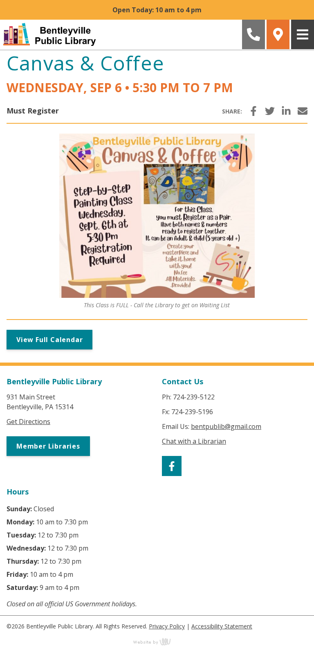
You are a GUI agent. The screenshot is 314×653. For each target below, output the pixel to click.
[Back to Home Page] (120, 34)
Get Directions (28, 421)
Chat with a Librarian (194, 441)
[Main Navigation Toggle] (302, 34)
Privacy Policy (167, 626)
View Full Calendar (49, 339)
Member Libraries (48, 446)
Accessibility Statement (221, 626)
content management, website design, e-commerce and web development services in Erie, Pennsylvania (157, 641)
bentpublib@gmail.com (226, 426)
